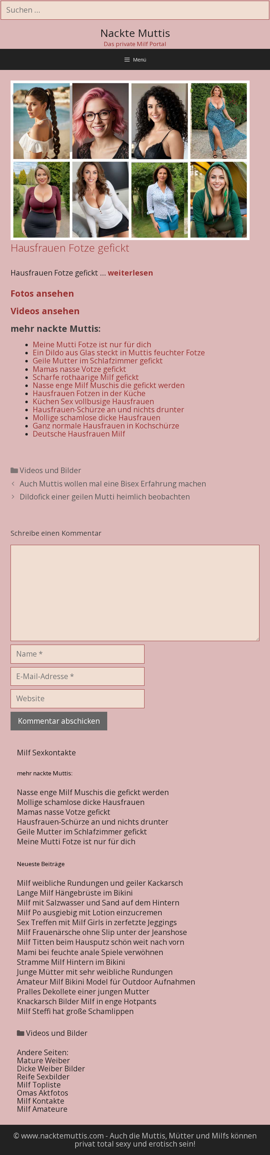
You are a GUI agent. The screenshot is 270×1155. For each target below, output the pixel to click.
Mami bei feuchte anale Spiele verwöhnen (90, 952)
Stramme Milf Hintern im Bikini (71, 962)
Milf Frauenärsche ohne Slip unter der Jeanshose (102, 932)
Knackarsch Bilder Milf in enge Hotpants (86, 1001)
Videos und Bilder (50, 470)
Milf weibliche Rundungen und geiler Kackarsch (100, 883)
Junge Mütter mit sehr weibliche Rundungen (95, 972)
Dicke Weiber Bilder (51, 1068)
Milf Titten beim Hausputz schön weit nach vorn (100, 942)
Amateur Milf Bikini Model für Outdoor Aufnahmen (106, 982)
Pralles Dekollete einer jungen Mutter (83, 991)
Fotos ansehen (42, 293)
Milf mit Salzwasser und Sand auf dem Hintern (98, 903)
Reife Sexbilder (43, 1077)
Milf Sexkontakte (46, 752)
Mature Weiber (43, 1060)
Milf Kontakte (40, 1101)
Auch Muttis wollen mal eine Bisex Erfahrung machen (113, 484)
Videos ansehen (45, 311)
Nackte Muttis (135, 33)
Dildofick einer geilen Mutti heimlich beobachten (105, 497)
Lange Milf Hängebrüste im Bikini (75, 893)
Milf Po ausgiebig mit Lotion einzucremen (89, 912)
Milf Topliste (39, 1085)
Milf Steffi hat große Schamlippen (75, 1011)
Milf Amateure (42, 1109)
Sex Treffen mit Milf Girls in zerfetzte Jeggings (97, 922)
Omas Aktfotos (42, 1093)
